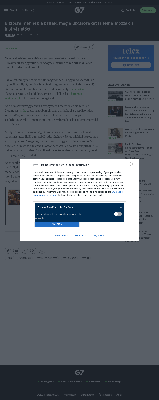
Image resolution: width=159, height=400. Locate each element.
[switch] (118, 214)
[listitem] (78, 207)
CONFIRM (57, 224)
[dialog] (79, 200)
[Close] (133, 165)
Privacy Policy (97, 235)
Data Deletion (62, 235)
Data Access (79, 235)
